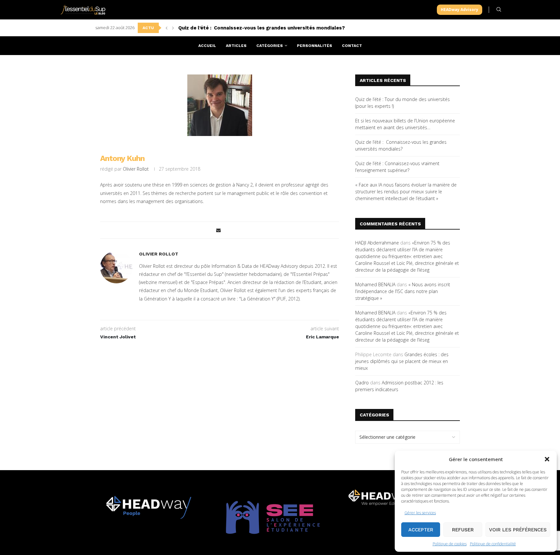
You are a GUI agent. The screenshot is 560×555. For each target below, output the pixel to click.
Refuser (463, 530)
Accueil (207, 45)
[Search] (499, 9)
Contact (352, 45)
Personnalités (314, 45)
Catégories (269, 45)
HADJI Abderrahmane (377, 243)
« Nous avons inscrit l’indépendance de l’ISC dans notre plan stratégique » (402, 291)
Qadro (362, 382)
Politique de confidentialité (493, 544)
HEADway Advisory (459, 9)
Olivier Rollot (136, 169)
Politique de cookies (450, 544)
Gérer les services (420, 512)
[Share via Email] (218, 230)
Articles (236, 45)
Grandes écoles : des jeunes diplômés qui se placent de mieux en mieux (402, 361)
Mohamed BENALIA (375, 284)
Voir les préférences (518, 530)
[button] (547, 459)
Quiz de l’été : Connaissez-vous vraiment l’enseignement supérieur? (261, 28)
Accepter (420, 530)
